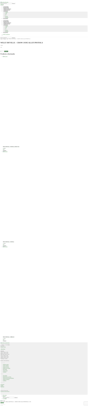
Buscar (13, 3)
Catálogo (4, 380)
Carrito (4, 398)
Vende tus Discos (6, 379)
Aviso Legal (5, 370)
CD (7, 38)
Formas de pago (6, 366)
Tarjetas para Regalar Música (8, 378)
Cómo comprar (6, 365)
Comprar (6, 51)
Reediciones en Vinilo (7, 376)
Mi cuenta (5, 395)
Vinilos (6, 12)
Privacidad (5, 369)
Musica (4, 38)
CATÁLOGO (5, 11)
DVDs (6, 16)
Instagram (2, 386)
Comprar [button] (4, 150)
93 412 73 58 (3, 347)
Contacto (4, 371)
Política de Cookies (6, 368)
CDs (6, 13)
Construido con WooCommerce (4, 391)
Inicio (1, 38)
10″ (6, 14)
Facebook (2, 384)
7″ (5, 15)
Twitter (1, 385)
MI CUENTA (5, 18)
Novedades (5, 375)
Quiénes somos (6, 364)
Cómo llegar (2, 349)
